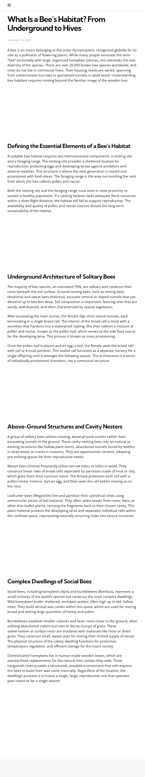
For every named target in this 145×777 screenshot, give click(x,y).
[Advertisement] (72, 112)
